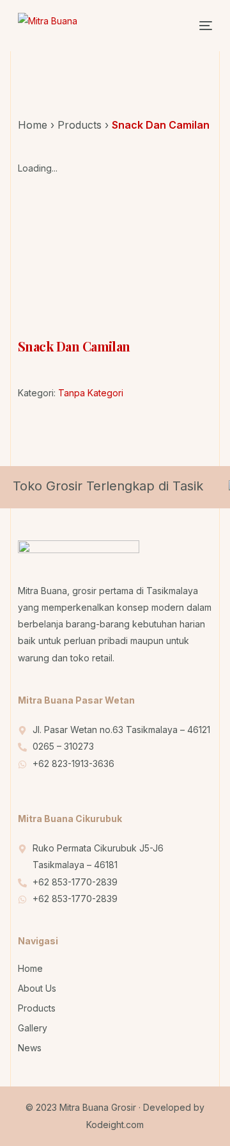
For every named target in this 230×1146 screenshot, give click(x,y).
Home (32, 124)
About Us (37, 988)
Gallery (32, 1027)
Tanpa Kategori (90, 392)
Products (79, 124)
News (30, 1047)
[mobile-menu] (199, 25)
